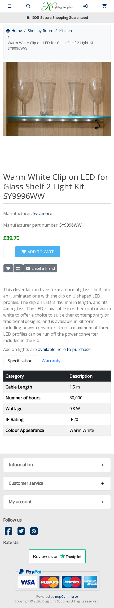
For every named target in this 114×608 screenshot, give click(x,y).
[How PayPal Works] (57, 579)
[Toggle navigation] (9, 6)
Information (21, 465)
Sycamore (42, 213)
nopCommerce (66, 596)
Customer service (26, 483)
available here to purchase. (64, 349)
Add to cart (40, 251)
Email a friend (42, 268)
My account (20, 502)
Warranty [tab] (51, 361)
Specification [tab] (20, 361)
